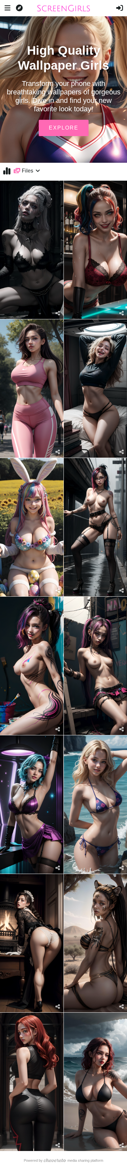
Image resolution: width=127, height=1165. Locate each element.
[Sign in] (119, 8)
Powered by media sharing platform (64, 1160)
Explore (63, 128)
